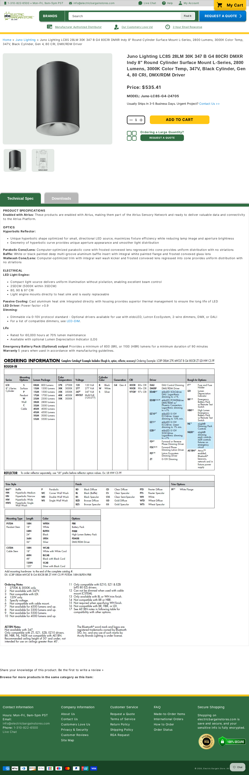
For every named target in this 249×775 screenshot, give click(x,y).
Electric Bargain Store (214, 768)
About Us (68, 714)
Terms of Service (122, 719)
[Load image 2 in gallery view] (43, 160)
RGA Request (120, 735)
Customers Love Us (75, 724)
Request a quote (162, 137)
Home (7, 40)
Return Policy (120, 724)
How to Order (164, 724)
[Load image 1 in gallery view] (15, 160)
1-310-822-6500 (26, 727)
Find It (187, 16)
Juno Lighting (26, 40)
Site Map (67, 740)
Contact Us (69, 719)
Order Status (163, 729)
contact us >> (209, 103)
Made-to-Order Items (169, 714)
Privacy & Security (74, 729)
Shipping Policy (121, 729)
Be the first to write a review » (81, 670)
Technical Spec (20, 198)
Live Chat (10, 732)
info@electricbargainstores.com (26, 723)
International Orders (168, 719)
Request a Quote (122, 714)
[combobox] (132, 16)
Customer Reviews (75, 735)
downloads (61, 198)
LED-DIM (73, 321)
